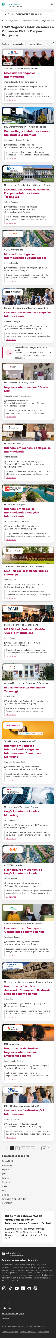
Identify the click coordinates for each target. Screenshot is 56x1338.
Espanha (6, 1169)
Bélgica (5, 1194)
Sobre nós (6, 1308)
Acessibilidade (43, 1332)
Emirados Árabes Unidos (14, 1198)
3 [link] (22, 1148)
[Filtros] (51, 44)
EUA (4, 1173)
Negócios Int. (18, 44)
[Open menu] (51, 4)
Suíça (4, 1190)
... (38, 1148)
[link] (49, 1148)
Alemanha (7, 1165)
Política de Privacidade (28, 1332)
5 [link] (33, 1148)
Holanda (6, 1182)
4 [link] (27, 1148)
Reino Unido (8, 1161)
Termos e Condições (10, 1332)
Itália (4, 1186)
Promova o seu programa (13, 1313)
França (5, 1178)
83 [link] (44, 1148)
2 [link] (17, 1148)
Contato (5, 1318)
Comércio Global (35, 44)
